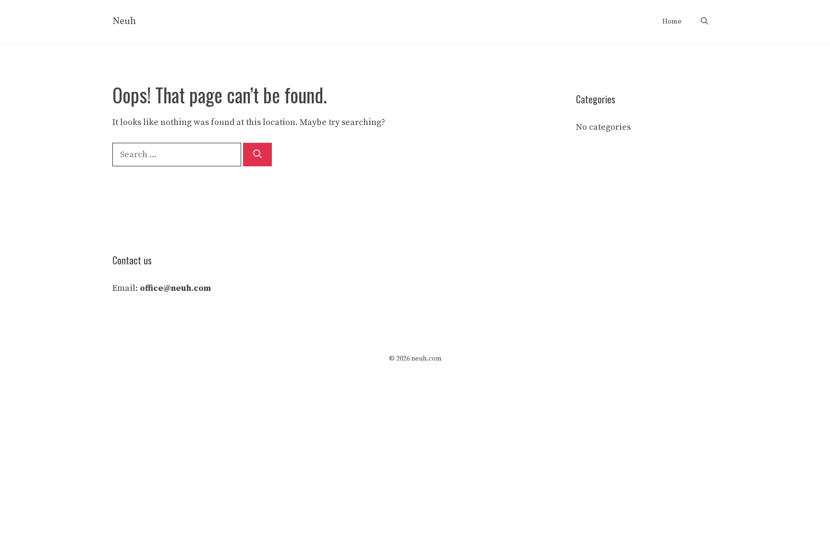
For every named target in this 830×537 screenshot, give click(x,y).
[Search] (257, 154)
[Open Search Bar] (704, 21)
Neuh (124, 21)
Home (672, 21)
